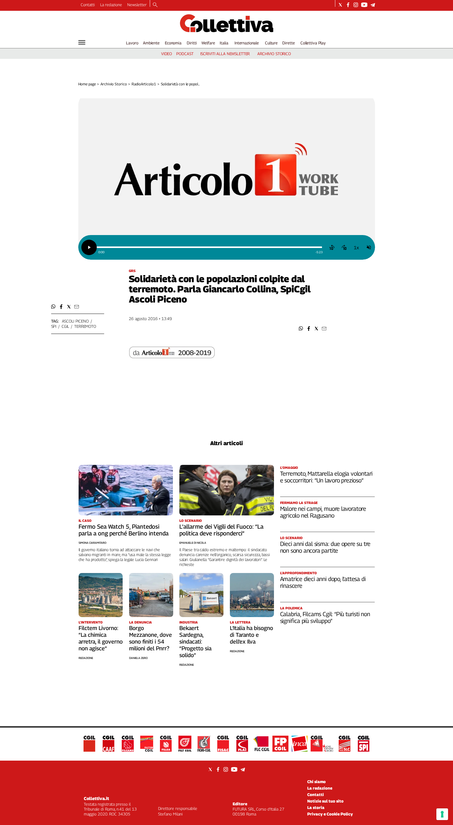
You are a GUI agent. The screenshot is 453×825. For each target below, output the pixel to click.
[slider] (209, 247)
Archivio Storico (113, 84)
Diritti (192, 42)
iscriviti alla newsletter (225, 53)
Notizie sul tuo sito (325, 801)
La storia (315, 807)
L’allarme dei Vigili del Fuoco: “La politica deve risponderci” (221, 530)
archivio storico (274, 53)
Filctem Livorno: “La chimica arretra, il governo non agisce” (101, 638)
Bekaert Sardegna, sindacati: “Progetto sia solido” (195, 641)
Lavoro (132, 42)
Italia (224, 42)
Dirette (288, 42)
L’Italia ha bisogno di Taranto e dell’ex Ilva (251, 635)
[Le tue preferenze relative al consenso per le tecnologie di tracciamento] (442, 814)
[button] (301, 328)
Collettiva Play (313, 42)
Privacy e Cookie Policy (330, 813)
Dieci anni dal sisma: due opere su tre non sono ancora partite (325, 547)
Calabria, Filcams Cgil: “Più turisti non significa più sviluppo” (325, 617)
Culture (271, 42)
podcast (184, 53)
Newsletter (137, 4)
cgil (65, 326)
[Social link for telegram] (372, 4)
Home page (87, 84)
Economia (173, 42)
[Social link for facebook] (348, 4)
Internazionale (247, 42)
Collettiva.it (96, 798)
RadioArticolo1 (144, 84)
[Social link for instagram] (355, 4)
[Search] (155, 5)
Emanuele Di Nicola (192, 542)
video (166, 53)
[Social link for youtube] (364, 4)
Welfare (208, 42)
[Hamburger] (81, 42)
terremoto (85, 326)
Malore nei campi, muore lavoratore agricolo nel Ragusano (323, 512)
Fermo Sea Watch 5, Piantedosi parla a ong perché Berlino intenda (124, 530)
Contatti (88, 4)
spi (54, 326)
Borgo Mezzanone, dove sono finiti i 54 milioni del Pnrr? (150, 638)
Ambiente (151, 42)
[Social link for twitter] (340, 4)
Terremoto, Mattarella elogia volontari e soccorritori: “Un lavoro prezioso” (326, 477)
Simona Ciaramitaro (92, 542)
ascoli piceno (75, 321)
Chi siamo (316, 781)
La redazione (111, 4)
